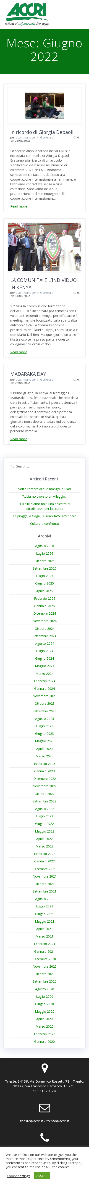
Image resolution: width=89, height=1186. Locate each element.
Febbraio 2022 (44, 854)
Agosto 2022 (44, 809)
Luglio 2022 (44, 816)
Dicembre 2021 (44, 869)
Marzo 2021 (44, 936)
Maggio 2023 (44, 741)
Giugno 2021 (44, 914)
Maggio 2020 (44, 1011)
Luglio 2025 (44, 576)
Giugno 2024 (44, 658)
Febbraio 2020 (44, 1034)
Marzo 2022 (44, 846)
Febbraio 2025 (44, 598)
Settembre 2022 (44, 801)
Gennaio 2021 (44, 951)
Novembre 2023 (45, 696)
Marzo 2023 (44, 756)
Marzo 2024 (44, 673)
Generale (46, 137)
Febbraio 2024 (44, 681)
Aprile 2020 (44, 1019)
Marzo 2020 (44, 1026)
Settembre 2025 (44, 568)
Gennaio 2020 (44, 1041)
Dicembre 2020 (44, 959)
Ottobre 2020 (45, 974)
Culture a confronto (44, 523)
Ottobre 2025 (45, 561)
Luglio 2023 (44, 726)
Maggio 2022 (44, 831)
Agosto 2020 (44, 989)
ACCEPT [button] (42, 1176)
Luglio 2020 (44, 996)
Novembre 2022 (45, 786)
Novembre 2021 (45, 876)
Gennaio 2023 (44, 771)
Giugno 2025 (44, 583)
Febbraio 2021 (44, 944)
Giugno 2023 (44, 733)
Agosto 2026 (44, 546)
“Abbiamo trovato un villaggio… (44, 496)
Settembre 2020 (44, 981)
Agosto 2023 (44, 718)
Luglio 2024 (44, 651)
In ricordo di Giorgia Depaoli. (42, 132)
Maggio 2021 (44, 921)
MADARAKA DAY (28, 374)
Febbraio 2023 (44, 763)
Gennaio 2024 (44, 688)
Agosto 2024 (44, 643)
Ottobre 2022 (45, 794)
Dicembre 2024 (44, 613)
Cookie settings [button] (18, 1176)
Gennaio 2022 (44, 861)
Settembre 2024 (44, 636)
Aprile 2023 (44, 749)
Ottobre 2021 (45, 884)
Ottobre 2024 (45, 628)
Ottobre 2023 (45, 703)
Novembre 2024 (45, 621)
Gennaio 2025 (44, 606)
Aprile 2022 (44, 839)
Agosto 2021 (44, 899)
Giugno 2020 (44, 1004)
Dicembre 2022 (44, 778)
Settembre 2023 (44, 711)
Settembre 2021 (44, 891)
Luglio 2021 (44, 906)
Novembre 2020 (45, 966)
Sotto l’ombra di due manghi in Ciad (44, 489)
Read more (18, 206)
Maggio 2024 (44, 666)
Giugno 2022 (44, 823)
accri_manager (26, 137)
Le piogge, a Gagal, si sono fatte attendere (44, 516)
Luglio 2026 (44, 553)
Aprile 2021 (44, 929)
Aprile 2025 (44, 591)
